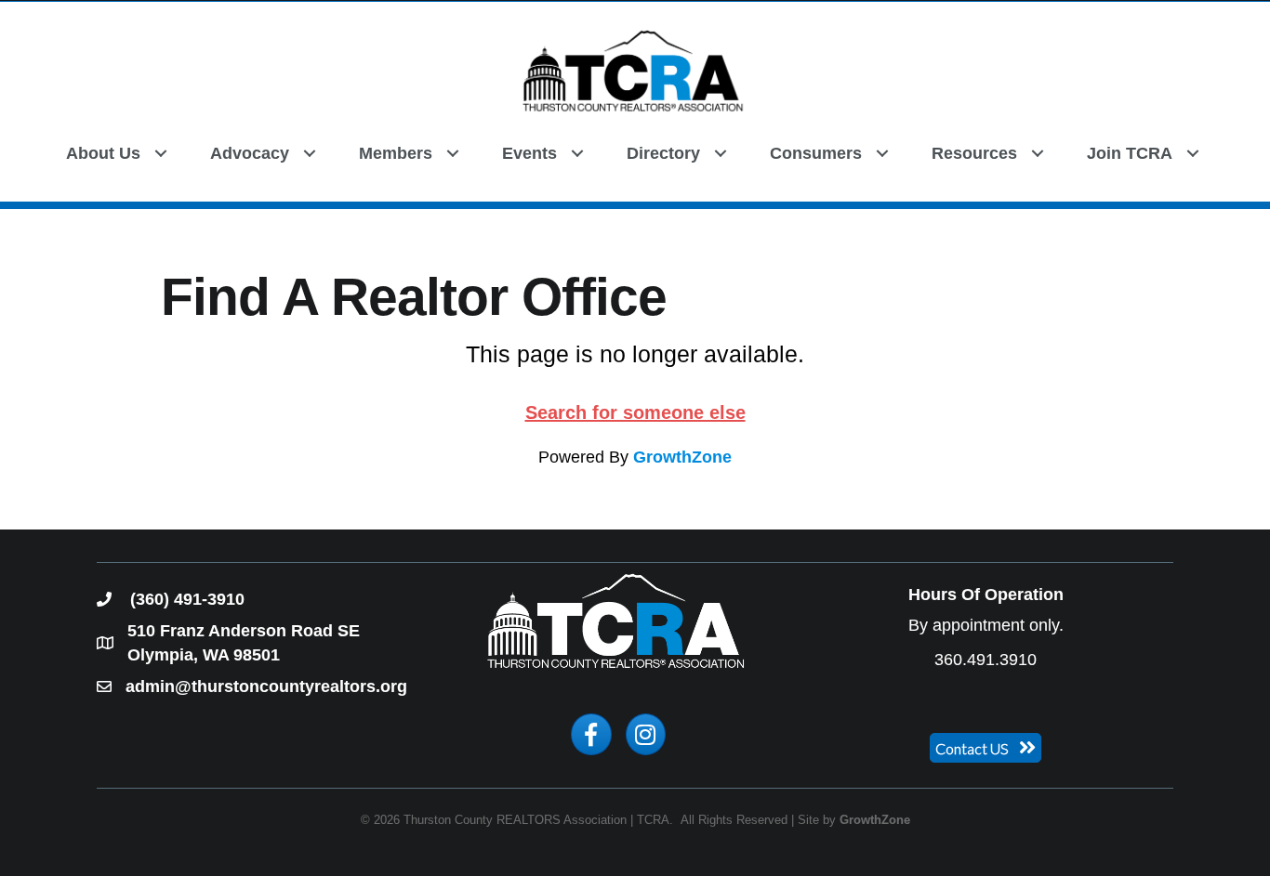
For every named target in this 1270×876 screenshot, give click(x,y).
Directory (663, 153)
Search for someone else (635, 412)
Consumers (816, 153)
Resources (974, 153)
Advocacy (249, 153)
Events (529, 153)
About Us (103, 153)
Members (395, 153)
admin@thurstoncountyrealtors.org (266, 686)
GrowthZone (682, 457)
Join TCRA (1129, 153)
